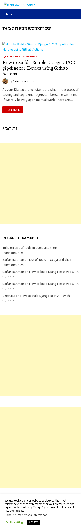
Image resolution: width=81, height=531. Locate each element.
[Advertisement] (40, 183)
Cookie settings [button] (15, 522)
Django (7, 56)
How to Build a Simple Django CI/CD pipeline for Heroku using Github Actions (38, 68)
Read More (12, 109)
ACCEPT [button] (33, 522)
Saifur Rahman (21, 81)
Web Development (27, 56)
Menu (10, 14)
